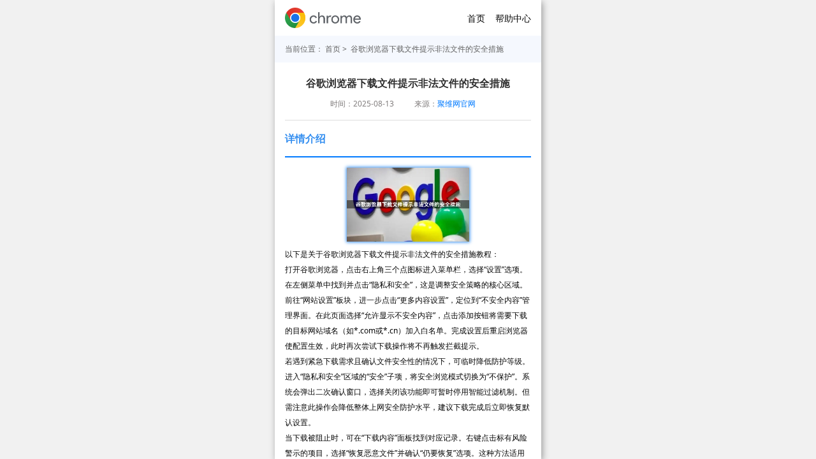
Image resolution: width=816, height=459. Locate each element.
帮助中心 (513, 18)
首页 (476, 18)
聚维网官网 (456, 103)
